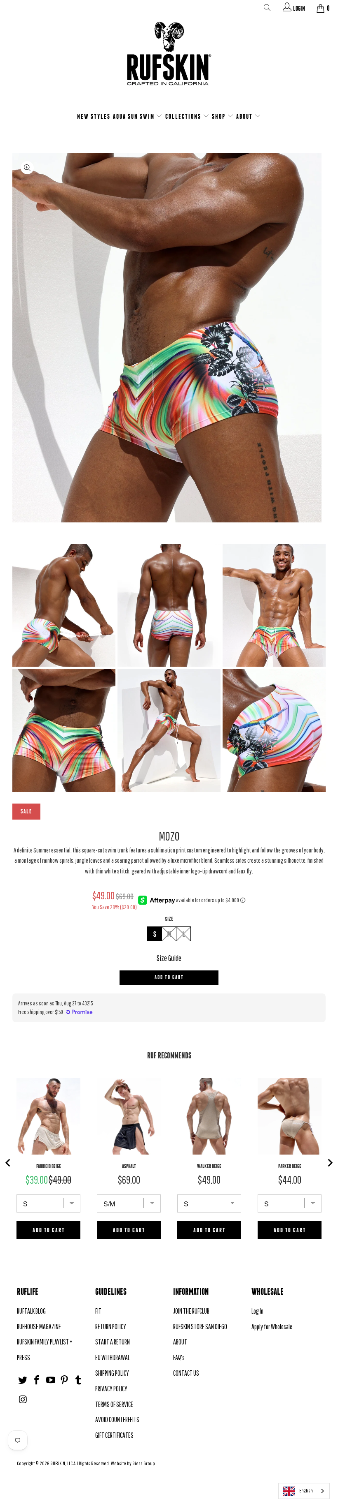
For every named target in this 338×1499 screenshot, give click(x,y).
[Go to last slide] (8, 1163)
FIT (98, 1311)
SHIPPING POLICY (112, 1373)
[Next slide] (330, 1163)
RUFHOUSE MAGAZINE (39, 1326)
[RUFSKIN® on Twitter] (23, 1380)
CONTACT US (186, 1373)
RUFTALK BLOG (31, 1311)
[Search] (267, 9)
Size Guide (169, 958)
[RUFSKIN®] (169, 58)
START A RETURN (112, 1342)
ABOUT (245, 116)
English (306, 1490)
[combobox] (304, 1491)
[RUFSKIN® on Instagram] (23, 1400)
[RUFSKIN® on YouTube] (51, 1380)
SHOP (219, 116)
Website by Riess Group (133, 1463)
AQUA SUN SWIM (134, 116)
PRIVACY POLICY (111, 1389)
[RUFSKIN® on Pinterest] (65, 1380)
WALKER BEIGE (209, 1166)
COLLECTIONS (184, 116)
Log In (257, 1311)
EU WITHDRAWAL (112, 1357)
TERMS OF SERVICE (114, 1404)
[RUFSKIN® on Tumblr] (79, 1380)
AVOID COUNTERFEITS (117, 1419)
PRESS (23, 1357)
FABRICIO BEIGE (48, 1166)
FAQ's (179, 1357)
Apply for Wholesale (271, 1326)
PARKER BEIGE (289, 1166)
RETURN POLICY (110, 1326)
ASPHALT (129, 1166)
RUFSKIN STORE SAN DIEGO (200, 1326)
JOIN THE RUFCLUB (191, 1311)
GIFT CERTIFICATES (114, 1435)
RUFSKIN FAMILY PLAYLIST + (44, 1342)
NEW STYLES (93, 116)
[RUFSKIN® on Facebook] (37, 1380)
